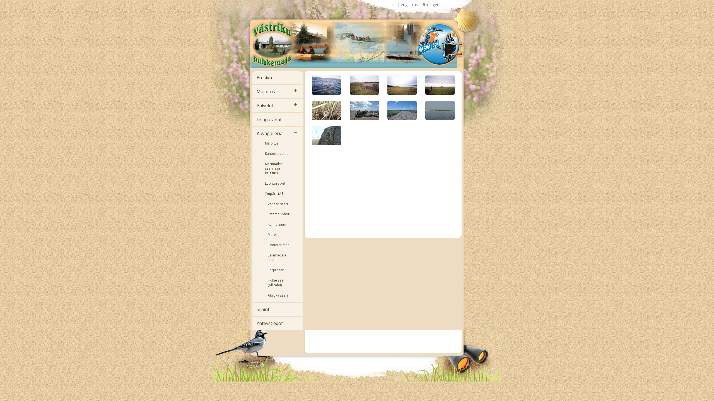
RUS (415, 5)
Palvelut (265, 105)
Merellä (273, 234)
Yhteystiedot (270, 323)
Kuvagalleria (270, 133)
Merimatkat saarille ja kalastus (274, 169)
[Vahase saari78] (326, 135)
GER (435, 5)
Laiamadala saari (277, 257)
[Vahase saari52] (326, 84)
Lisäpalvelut (269, 119)
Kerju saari (276, 270)
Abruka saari (278, 295)
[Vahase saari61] (440, 84)
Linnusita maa (279, 245)
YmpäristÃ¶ (274, 193)
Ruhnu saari (277, 224)
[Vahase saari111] (364, 84)
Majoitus (266, 92)
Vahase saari (278, 204)
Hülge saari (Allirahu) (277, 282)
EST (393, 5)
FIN (425, 5)
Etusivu (264, 78)
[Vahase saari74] (440, 110)
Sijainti (264, 309)
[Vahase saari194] (326, 110)
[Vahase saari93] (402, 110)
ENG (404, 5)
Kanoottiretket (276, 153)
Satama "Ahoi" (279, 214)
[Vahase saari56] (402, 84)
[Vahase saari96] (364, 110)
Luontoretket (275, 183)
